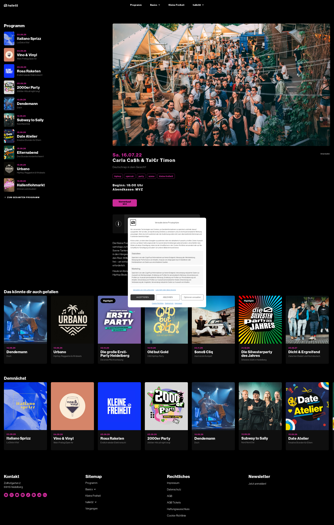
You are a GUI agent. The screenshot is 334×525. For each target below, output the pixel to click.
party (141, 176)
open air (130, 176)
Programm (136, 5)
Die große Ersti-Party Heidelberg (114, 354)
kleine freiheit (166, 176)
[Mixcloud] (45, 495)
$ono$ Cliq (203, 352)
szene (152, 176)
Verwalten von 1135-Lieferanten (143, 290)
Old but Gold (157, 352)
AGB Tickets (174, 502)
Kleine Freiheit (176, 5)
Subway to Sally (254, 438)
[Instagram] (12, 495)
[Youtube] (17, 495)
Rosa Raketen (112, 438)
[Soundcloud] (39, 495)
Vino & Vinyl (63, 438)
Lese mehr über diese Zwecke (166, 290)
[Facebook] (6, 495)
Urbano (59, 352)
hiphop (117, 176)
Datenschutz (169, 303)
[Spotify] (34, 495)
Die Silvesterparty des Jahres (256, 354)
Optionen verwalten (192, 297)
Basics (153, 5)
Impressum (178, 303)
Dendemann (17, 352)
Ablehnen (168, 297)
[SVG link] (11, 5)
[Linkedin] (23, 495)
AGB (169, 496)
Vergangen (91, 508)
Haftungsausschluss (178, 509)
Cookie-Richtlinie (158, 303)
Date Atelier (298, 438)
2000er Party (158, 438)
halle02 (197, 5)
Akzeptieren (142, 297)
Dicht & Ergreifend (304, 352)
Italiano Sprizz (19, 438)
